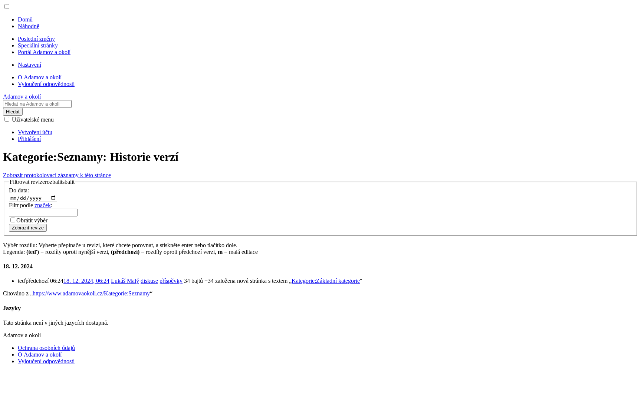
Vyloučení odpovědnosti (46, 361)
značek (42, 205)
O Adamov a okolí (40, 354)
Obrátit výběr (31, 220)
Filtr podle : (30, 205)
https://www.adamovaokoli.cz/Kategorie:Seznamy (91, 293)
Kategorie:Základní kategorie (326, 281)
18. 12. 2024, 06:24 (86, 281)
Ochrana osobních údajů (46, 348)
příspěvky (171, 281)
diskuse (149, 281)
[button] (6, 6)
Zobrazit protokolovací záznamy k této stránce (57, 175)
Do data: (19, 190)
